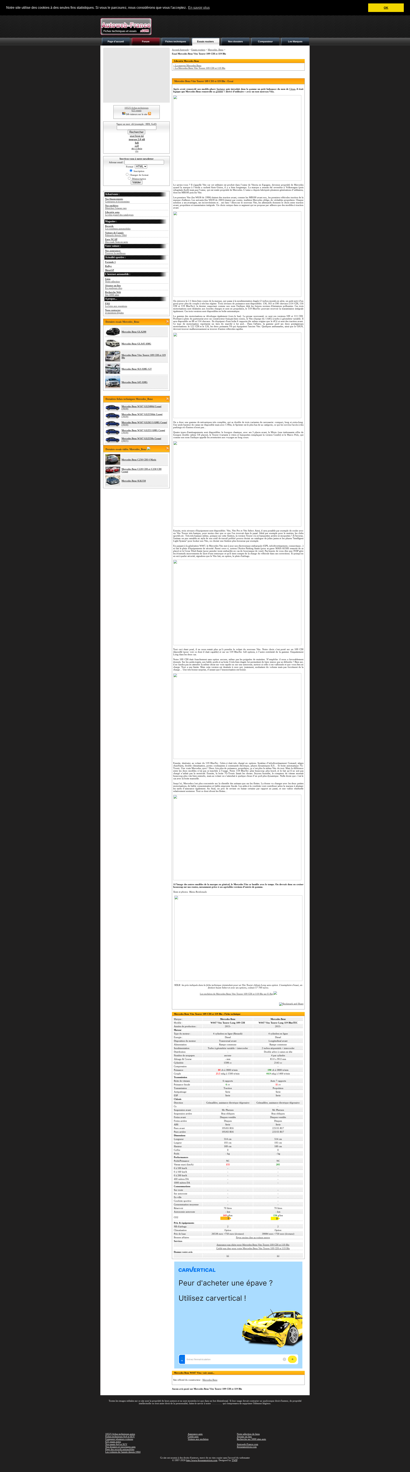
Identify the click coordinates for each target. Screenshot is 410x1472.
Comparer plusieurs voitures (119, 1439)
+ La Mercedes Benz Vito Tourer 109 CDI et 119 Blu (199, 68)
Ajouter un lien (244, 1436)
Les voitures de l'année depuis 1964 (123, 1452)
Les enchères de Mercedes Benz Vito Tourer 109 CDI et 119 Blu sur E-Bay (237, 994)
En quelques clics (113, 286)
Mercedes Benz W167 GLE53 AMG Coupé (143, 430)
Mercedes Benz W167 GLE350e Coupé (141, 438)
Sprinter (221, 89)
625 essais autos (113, 1441)
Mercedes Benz (209, 1380)
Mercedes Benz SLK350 (134, 480)
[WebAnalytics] (205, 1466)
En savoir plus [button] (199, 7)
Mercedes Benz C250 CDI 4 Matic (139, 459)
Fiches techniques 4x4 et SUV (120, 1436)
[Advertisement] (232, 26)
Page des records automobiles (119, 1449)
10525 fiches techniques (136, 108)
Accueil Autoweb (180, 49)
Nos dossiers (235, 41)
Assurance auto (195, 1434)
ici (228, 1255)
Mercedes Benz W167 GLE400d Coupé (141, 406)
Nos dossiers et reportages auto (120, 1446)
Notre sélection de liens (248, 1434)
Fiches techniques (175, 41)
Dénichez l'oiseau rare (116, 206)
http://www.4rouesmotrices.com (201, 1460)
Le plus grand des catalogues (119, 213)
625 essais (136, 110)
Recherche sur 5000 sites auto (251, 1439)
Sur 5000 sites (113, 293)
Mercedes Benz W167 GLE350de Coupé (142, 414)
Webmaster (216, 1403)
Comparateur (265, 41)
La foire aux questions (116, 304)
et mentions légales (114, 311)
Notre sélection (112, 280)
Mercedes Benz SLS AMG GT (137, 369)
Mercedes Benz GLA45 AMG (136, 343)
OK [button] (386, 7)
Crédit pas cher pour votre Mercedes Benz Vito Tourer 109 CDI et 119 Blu (253, 1248)
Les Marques (295, 41)
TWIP (234, 1460)
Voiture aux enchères (198, 1439)
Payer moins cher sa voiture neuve (253, 1237)
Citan (292, 89)
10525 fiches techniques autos (120, 1434)
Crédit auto (193, 1436)
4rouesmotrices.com (247, 1446)
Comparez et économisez (117, 200)
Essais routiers (205, 41)
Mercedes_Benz (215, 49)
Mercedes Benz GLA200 (134, 331)
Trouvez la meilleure (115, 251)
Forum (145, 41)
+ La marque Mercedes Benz (187, 65)
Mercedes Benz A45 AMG (135, 382)
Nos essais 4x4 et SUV (116, 1444)
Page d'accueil (116, 41)
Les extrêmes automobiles (117, 227)
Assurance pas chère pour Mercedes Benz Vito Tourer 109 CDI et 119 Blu (253, 1244)
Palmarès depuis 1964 (116, 234)
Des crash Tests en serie (116, 240)
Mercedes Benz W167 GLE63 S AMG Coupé (144, 422)
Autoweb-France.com (247, 1444)
